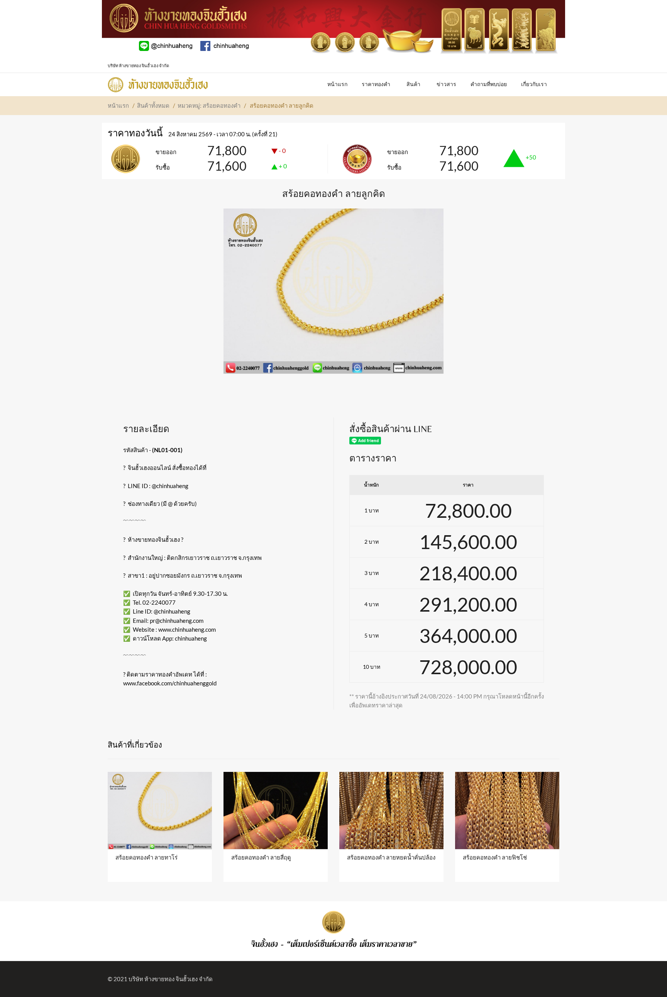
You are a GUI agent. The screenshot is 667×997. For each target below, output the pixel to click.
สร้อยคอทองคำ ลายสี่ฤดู (261, 857)
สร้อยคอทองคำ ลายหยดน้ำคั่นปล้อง (391, 857)
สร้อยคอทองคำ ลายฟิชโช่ (495, 857)
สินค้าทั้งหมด (153, 105)
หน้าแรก (118, 105)
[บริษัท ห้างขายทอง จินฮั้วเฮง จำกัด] (158, 83)
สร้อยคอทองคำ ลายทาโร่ (146, 857)
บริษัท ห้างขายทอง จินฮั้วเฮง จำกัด (171, 978)
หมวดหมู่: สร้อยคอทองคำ (209, 105)
